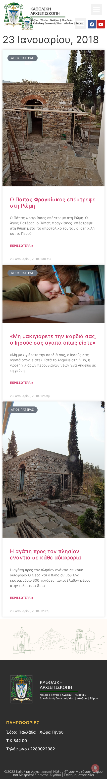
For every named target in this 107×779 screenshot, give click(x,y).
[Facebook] (92, 24)
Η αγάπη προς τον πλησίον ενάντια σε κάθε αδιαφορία (45, 554)
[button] (96, 9)
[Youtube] (101, 24)
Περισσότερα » (21, 246)
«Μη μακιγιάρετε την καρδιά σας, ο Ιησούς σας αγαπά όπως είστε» (53, 339)
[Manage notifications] (95, 768)
